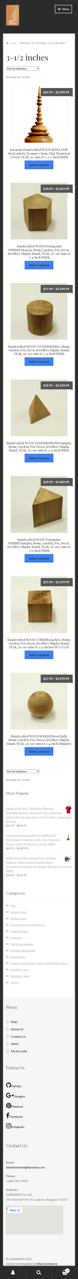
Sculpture (16, 937)
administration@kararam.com (25, 1167)
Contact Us (18, 1036)
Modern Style (18, 918)
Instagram (17, 1127)
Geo (13, 905)
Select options (39, 165)
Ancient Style (18, 912)
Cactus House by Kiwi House (27, 925)
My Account (19, 1051)
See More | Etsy (19, 969)
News (15, 1044)
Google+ (19, 1096)
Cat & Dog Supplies (21, 944)
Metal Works (18, 957)
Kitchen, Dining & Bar (23, 950)
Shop (14, 1022)
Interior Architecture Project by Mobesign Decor (39, 963)
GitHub (16, 1086)
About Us (17, 1029)
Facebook (16, 1116)
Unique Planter (19, 931)
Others (14, 982)
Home (13, 43)
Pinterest (17, 1106)
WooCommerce (47, 1264)
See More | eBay (20, 976)
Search (39, 1272)
